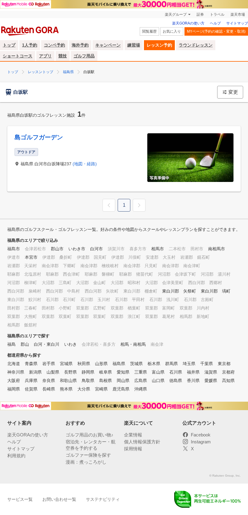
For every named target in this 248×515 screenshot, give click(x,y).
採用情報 (133, 448)
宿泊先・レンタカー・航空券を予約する (91, 445)
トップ (9, 45)
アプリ (45, 55)
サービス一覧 (20, 499)
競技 (62, 55)
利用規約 (16, 455)
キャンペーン (108, 45)
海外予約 (80, 45)
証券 (200, 14)
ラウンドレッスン (196, 45)
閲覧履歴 (149, 31)
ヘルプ (215, 23)
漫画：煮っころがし (86, 462)
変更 (233, 92)
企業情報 (133, 434)
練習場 (133, 45)
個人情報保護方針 (142, 441)
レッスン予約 (159, 45)
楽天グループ (176, 14)
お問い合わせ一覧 (59, 499)
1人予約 (29, 45)
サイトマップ (237, 23)
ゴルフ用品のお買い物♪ (89, 434)
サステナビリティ (103, 499)
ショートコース (17, 55)
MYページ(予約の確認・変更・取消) (216, 31)
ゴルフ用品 (84, 55)
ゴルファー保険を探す (88, 455)
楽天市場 (237, 14)
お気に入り (172, 31)
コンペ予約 (54, 45)
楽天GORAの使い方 (188, 23)
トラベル (217, 14)
